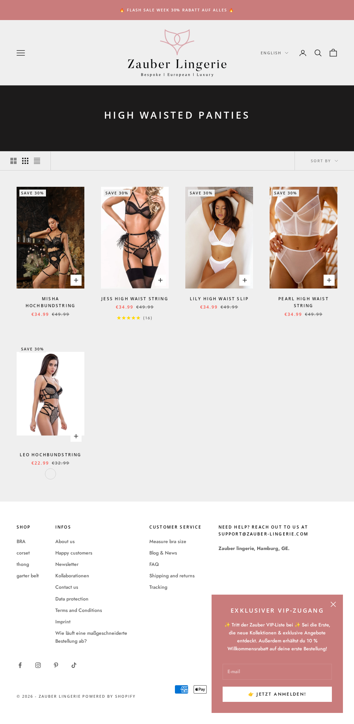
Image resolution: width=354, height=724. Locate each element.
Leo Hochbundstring (51, 455)
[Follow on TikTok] (74, 665)
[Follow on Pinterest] (56, 665)
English (271, 52)
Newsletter (66, 564)
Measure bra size (167, 541)
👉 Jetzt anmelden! (277, 694)
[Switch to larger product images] (13, 161)
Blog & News (163, 552)
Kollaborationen (72, 575)
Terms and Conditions (78, 610)
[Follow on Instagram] (38, 665)
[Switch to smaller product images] (25, 161)
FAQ (154, 564)
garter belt (28, 575)
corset (23, 552)
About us (65, 541)
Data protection (71, 598)
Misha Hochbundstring (50, 302)
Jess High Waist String (134, 299)
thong (23, 564)
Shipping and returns (172, 575)
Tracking (158, 587)
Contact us (66, 587)
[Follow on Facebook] (20, 665)
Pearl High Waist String (303, 302)
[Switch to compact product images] (37, 161)
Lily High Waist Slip (219, 299)
